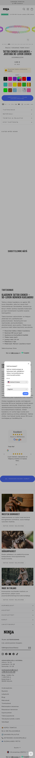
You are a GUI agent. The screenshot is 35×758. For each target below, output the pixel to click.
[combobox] (14, 382)
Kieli (9, 385)
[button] (28, 364)
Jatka (25, 393)
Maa (8, 378)
